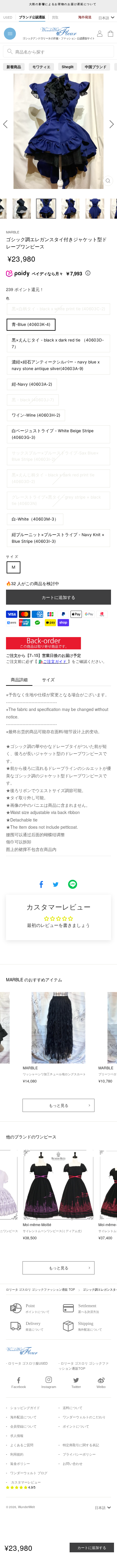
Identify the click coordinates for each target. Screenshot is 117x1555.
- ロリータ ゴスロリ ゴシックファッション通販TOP (83, 1366)
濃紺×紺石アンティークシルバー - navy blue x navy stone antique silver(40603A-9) (56, 365)
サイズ (12, 556)
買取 (55, 17)
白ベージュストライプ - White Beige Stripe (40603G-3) (53, 434)
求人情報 (16, 1435)
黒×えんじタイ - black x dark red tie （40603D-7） (58, 343)
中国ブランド (95, 66)
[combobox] (58, 51)
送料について (72, 1407)
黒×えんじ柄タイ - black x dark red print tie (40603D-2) (53, 478)
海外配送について (23, 1416)
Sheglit (68, 66)
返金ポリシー (20, 1463)
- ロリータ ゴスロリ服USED (27, 1363)
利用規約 (16, 1454)
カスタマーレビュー (26, 1482)
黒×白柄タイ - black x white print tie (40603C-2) (58, 308)
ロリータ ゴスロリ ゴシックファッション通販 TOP (40, 1289)
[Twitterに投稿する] (55, 885)
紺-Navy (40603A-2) (32, 384)
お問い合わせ (72, 1463)
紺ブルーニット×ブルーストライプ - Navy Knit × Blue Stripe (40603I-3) (58, 538)
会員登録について (23, 1426)
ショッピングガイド (25, 1407)
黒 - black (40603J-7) (33, 399)
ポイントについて (76, 1426)
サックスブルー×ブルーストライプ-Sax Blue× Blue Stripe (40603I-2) (55, 456)
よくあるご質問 (21, 1444)
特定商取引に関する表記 (81, 1444)
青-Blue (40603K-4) (31, 324)
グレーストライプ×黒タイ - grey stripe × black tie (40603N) (56, 500)
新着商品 (14, 66)
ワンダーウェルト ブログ (28, 1472)
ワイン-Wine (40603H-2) (36, 415)
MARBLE (12, 231)
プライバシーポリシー (79, 1454)
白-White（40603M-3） (35, 519)
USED (7, 17)
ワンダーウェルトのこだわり (84, 1416)
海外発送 (85, 17)
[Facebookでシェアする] (41, 885)
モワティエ (41, 66)
